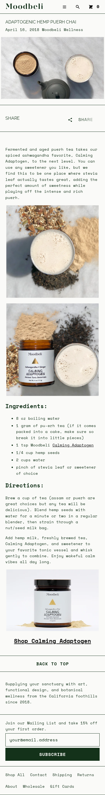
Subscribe (52, 754)
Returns (85, 774)
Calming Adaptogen (73, 445)
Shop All (15, 774)
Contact (38, 774)
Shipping (62, 774)
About (11, 786)
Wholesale (34, 786)
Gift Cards (62, 786)
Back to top (52, 663)
